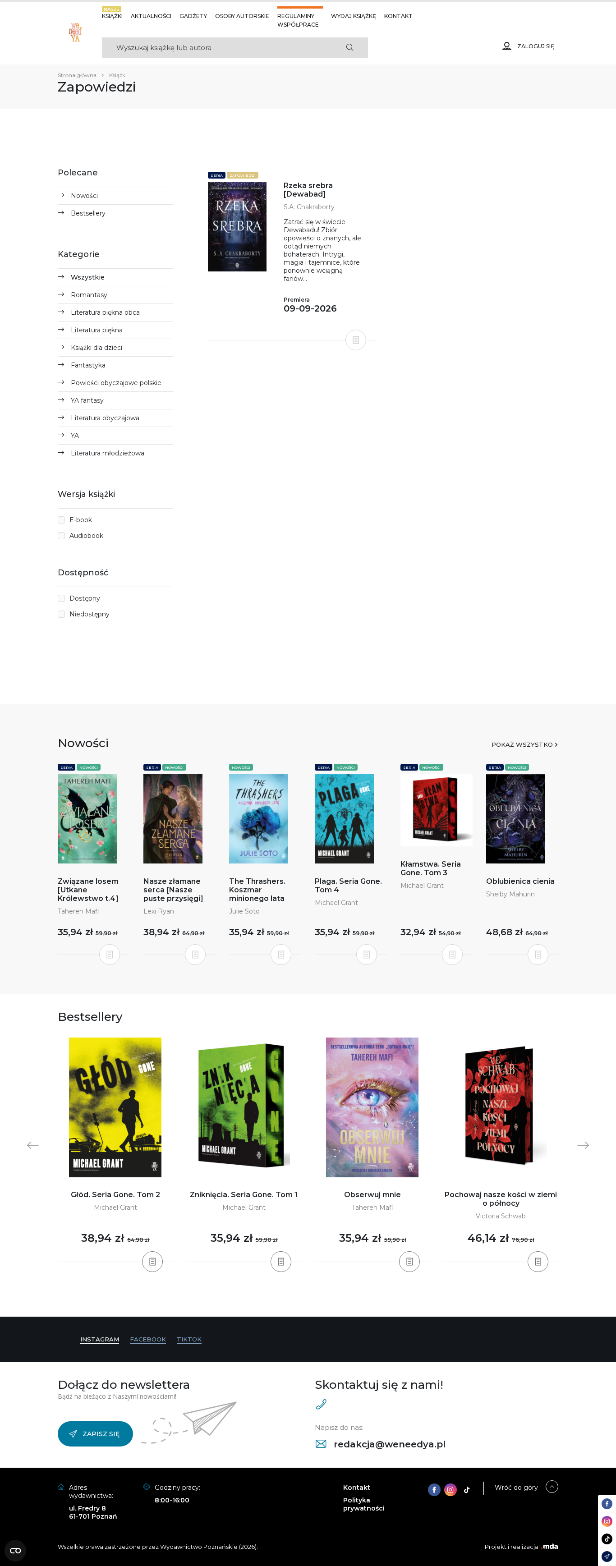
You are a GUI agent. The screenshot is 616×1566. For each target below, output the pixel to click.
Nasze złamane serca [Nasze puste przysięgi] (173, 890)
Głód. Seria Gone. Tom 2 (115, 1194)
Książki (112, 16)
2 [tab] (297, 1298)
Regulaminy (295, 16)
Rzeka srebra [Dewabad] (308, 189)
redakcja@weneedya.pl (388, 1444)
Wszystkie (88, 277)
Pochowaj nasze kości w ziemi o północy (501, 1199)
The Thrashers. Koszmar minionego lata (257, 890)
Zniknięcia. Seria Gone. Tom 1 (244, 1194)
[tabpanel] (115, 1150)
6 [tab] (326, 1298)
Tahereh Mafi (78, 911)
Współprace (298, 24)
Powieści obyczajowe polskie (116, 383)
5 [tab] (319, 1298)
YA (75, 436)
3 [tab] (304, 1298)
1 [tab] (290, 1298)
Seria (217, 175)
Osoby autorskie (242, 16)
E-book (80, 520)
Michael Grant (336, 903)
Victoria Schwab (501, 1216)
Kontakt (398, 16)
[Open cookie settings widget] (15, 1550)
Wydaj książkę (353, 16)
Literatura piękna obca (105, 312)
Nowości (84, 196)
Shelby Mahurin (510, 894)
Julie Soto (244, 911)
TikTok (189, 1339)
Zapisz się (101, 1434)
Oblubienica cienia (520, 881)
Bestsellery (88, 213)
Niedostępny (89, 614)
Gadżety (193, 16)
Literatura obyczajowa (105, 418)
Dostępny (84, 598)
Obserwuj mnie (372, 1194)
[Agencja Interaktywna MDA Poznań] (549, 1546)
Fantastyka (88, 365)
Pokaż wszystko (522, 744)
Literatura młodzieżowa (107, 453)
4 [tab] (311, 1298)
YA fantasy (87, 400)
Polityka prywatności (364, 1504)
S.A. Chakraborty (309, 207)
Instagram (99, 1339)
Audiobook (86, 536)
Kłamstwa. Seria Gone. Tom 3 (430, 868)
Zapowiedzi (243, 175)
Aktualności (151, 16)
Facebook (148, 1339)
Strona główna (77, 75)
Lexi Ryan (158, 911)
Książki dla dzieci (96, 348)
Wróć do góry (516, 1487)
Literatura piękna (97, 330)
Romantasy (89, 295)
